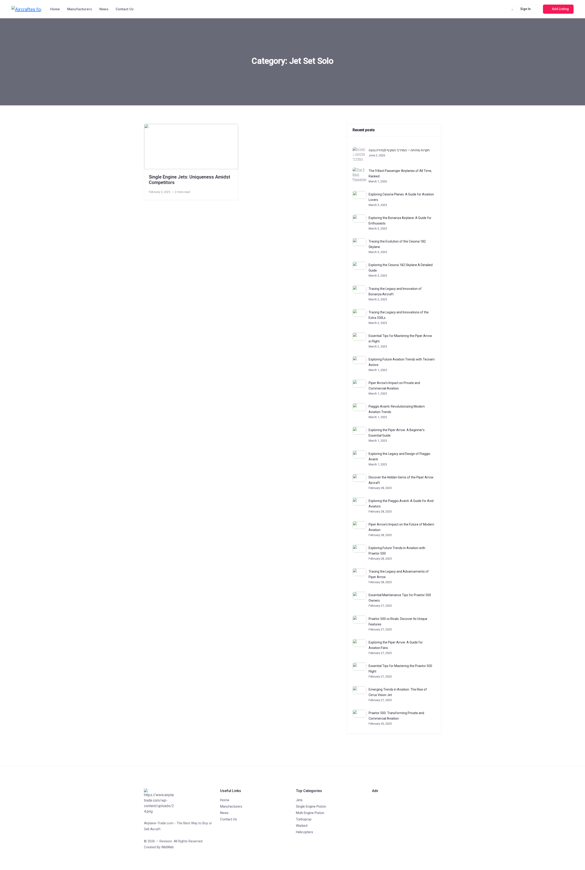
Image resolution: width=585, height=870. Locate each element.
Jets (299, 800)
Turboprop (303, 819)
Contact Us (124, 9)
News (103, 9)
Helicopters (304, 832)
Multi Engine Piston (310, 813)
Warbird (301, 826)
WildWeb (167, 847)
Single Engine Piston (311, 806)
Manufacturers (79, 9)
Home (55, 9)
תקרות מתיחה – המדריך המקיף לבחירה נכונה (399, 150)
